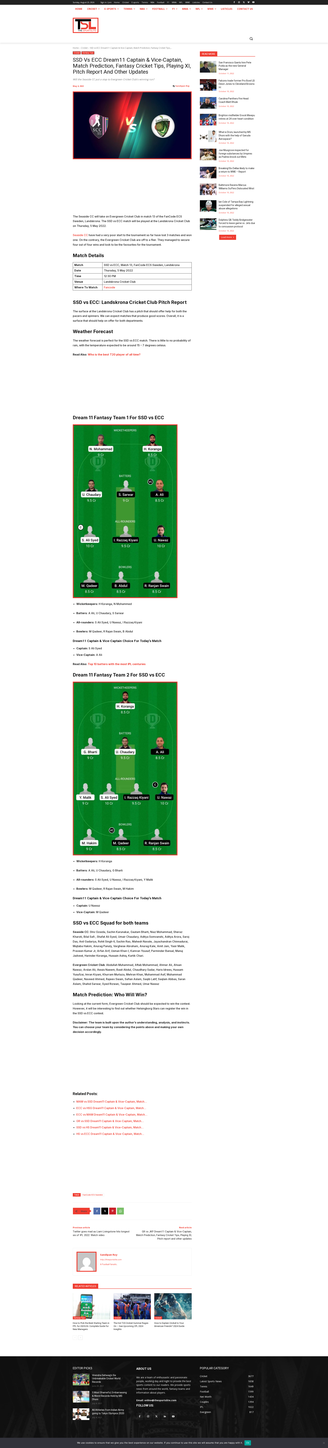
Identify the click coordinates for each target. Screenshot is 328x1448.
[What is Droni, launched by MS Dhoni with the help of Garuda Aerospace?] (208, 136)
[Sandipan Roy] (87, 1262)
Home (76, 47)
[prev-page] (75, 1337)
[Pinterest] (112, 1211)
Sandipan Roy (182, 86)
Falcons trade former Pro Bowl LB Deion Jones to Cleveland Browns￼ (237, 84)
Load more (226, 237)
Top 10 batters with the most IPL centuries (117, 664)
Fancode (109, 287)
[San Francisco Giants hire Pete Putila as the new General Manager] (208, 67)
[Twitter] (156, 1416)
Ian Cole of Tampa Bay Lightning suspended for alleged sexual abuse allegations (236, 205)
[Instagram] (239, 2)
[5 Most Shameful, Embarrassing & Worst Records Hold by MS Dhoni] (81, 1397)
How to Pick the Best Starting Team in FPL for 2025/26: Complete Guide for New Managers (91, 1326)
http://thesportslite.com (111, 1259)
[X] (244, 2)
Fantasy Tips (88, 53)
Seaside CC (80, 235)
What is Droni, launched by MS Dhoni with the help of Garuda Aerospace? (235, 135)
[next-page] (80, 1337)
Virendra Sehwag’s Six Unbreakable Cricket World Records (106, 1378)
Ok (247, 1442)
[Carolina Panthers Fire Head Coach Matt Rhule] (208, 103)
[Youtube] (253, 2)
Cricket (84, 47)
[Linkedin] (165, 1416)
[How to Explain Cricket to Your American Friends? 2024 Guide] (173, 1306)
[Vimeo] (248, 2)
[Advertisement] (132, 189)
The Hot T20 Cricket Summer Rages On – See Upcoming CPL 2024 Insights (131, 1326)
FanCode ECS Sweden (93, 1194)
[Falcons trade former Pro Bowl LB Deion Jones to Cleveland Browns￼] (208, 85)
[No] (323, 1443)
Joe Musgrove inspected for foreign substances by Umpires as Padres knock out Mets (235, 153)
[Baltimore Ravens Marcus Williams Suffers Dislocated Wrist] (208, 189)
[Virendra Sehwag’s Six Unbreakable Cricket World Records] (81, 1379)
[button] (251, 39)
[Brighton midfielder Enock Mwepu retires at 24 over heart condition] (208, 119)
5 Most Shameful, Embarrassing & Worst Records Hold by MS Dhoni (109, 1396)
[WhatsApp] (120, 1211)
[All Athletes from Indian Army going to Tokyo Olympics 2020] (81, 1414)
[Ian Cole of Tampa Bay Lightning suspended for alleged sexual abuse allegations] (208, 206)
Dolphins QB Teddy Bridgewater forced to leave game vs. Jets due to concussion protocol (237, 223)
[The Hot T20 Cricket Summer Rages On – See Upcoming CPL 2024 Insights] (132, 1306)
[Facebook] (234, 2)
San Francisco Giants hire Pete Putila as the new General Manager (235, 66)
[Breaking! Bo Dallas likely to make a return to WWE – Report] (208, 172)
